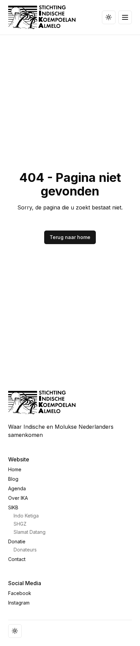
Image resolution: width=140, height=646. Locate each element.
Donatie (16, 541)
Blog (13, 479)
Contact (16, 559)
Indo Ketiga (26, 515)
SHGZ (20, 524)
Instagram (19, 603)
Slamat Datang (30, 532)
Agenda (17, 488)
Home (14, 469)
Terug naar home (70, 237)
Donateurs (25, 549)
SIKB (13, 507)
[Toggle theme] (109, 17)
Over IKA (18, 498)
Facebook (19, 593)
